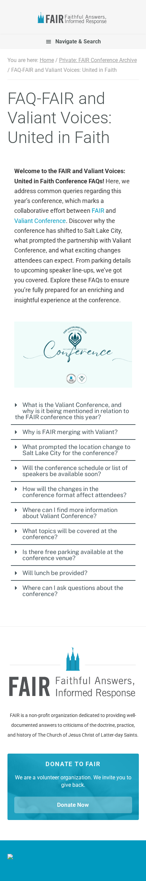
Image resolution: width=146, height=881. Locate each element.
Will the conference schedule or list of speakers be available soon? (75, 470)
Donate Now (73, 804)
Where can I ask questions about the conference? (72, 590)
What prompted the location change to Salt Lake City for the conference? (76, 449)
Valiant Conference (40, 220)
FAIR (73, 19)
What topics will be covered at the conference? (69, 533)
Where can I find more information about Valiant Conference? (69, 512)
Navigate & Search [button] (78, 41)
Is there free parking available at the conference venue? (72, 554)
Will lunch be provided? (54, 572)
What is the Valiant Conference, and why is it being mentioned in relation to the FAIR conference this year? (72, 411)
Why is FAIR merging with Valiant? (69, 431)
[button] (73, 411)
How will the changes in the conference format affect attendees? (74, 491)
